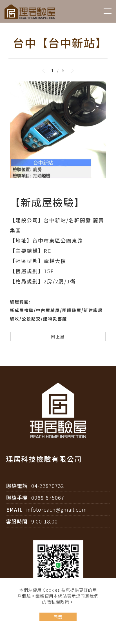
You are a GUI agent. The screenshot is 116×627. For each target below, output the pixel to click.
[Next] (70, 71)
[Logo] (30, 11)
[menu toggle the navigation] (107, 11)
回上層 (58, 336)
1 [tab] (52, 70)
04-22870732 (47, 485)
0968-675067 (47, 497)
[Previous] (45, 71)
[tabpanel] (58, 203)
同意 (58, 617)
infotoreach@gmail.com (56, 509)
